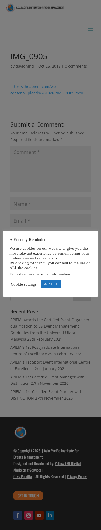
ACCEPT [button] (50, 284)
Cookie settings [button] (24, 284)
